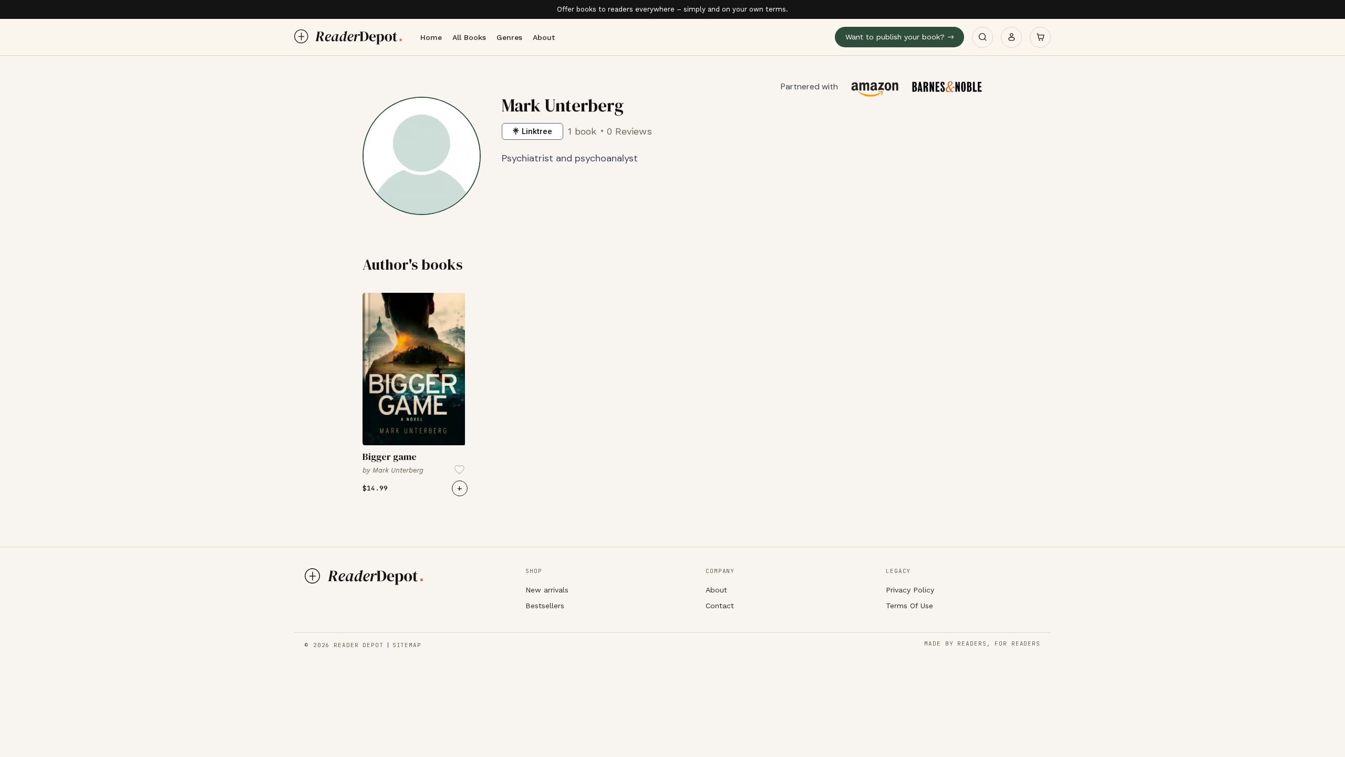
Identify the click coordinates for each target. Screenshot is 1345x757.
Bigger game (390, 456)
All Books (469, 37)
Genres (509, 37)
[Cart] (1040, 37)
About (544, 37)
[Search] (982, 37)
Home (431, 37)
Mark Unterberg (398, 470)
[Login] (1011, 37)
